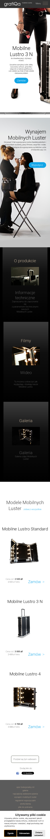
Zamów (21, 80)
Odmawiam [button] (24, 833)
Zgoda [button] (10, 833)
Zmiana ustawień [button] (38, 833)
